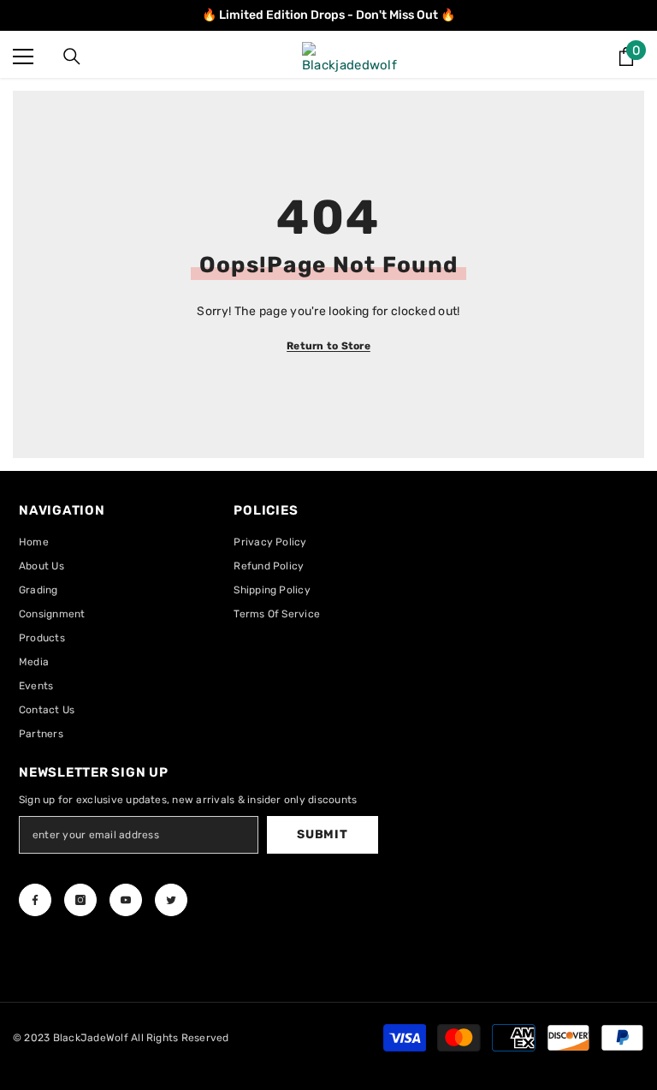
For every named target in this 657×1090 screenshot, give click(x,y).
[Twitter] (171, 900)
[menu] (23, 56)
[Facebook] (35, 900)
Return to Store (328, 346)
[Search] (72, 56)
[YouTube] (126, 900)
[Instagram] (80, 900)
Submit (322, 834)
